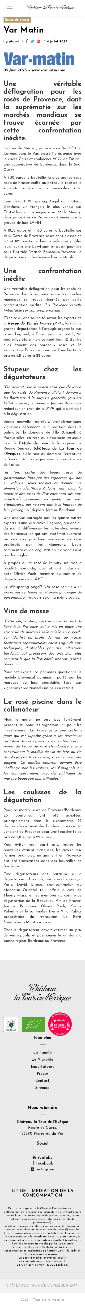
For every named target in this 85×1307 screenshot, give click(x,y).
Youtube (44, 1158)
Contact (42, 1081)
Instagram (44, 1169)
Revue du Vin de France (29, 323)
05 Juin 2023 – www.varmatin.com (34, 70)
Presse (42, 1074)
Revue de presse (17, 19)
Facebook (43, 1163)
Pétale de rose (33, 443)
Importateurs (42, 1067)
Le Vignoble (42, 1060)
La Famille (42, 1052)
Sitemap (42, 1088)
